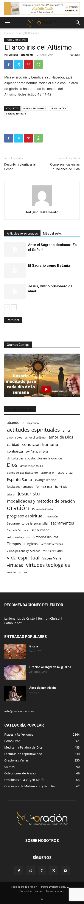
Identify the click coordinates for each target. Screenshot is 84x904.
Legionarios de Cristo (20, 618)
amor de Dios (61, 437)
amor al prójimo (35, 437)
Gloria (33, 646)
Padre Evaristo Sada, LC (55, 886)
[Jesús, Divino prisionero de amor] (15, 291)
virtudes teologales (48, 565)
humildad (61, 487)
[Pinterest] (28, 64)
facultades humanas (20, 487)
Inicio (7, 33)
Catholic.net (13, 623)
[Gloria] (15, 651)
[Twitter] (18, 64)
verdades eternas (52, 544)
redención (52, 516)
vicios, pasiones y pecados (23, 551)
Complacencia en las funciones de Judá (65, 167)
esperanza (65, 472)
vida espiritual (23, 557)
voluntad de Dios (17, 572)
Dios (12, 465)
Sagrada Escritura (16, 113)
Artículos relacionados (22, 233)
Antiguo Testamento (21, 54)
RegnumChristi (49, 618)
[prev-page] (7, 307)
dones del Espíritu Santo (22, 473)
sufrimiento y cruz (18, 537)
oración (18, 508)
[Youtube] (65, 870)
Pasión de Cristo (42, 509)
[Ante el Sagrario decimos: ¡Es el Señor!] (15, 249)
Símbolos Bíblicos (45, 537)
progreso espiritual (25, 516)
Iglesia (11, 494)
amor (66, 430)
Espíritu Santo (19, 479)
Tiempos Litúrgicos (22, 544)
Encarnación (47, 472)
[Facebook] (8, 64)
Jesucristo (29, 493)
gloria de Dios (58, 108)
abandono (15, 422)
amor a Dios (14, 437)
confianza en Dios (37, 451)
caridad (13, 444)
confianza (15, 451)
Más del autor (52, 233)
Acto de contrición (42, 687)
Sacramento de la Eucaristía (27, 523)
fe (37, 486)
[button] (7, 22)
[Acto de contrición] (15, 693)
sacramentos (62, 523)
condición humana (40, 444)
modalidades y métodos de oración (41, 501)
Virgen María (51, 558)
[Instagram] (30, 870)
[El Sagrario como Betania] (15, 270)
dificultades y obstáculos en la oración (34, 458)
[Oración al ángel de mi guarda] (15, 672)
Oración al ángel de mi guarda (50, 667)
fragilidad (47, 486)
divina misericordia (31, 466)
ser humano (40, 530)
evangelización (45, 480)
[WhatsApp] (38, 64)
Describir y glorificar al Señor (20, 167)
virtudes (15, 565)
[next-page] (14, 307)
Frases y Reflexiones (27, 33)
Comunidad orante (30, 891)
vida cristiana (53, 551)
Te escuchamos (55, 891)
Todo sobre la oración (24, 886)
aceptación (33, 423)
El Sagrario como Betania (49, 265)
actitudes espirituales (33, 429)
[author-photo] (42, 206)
